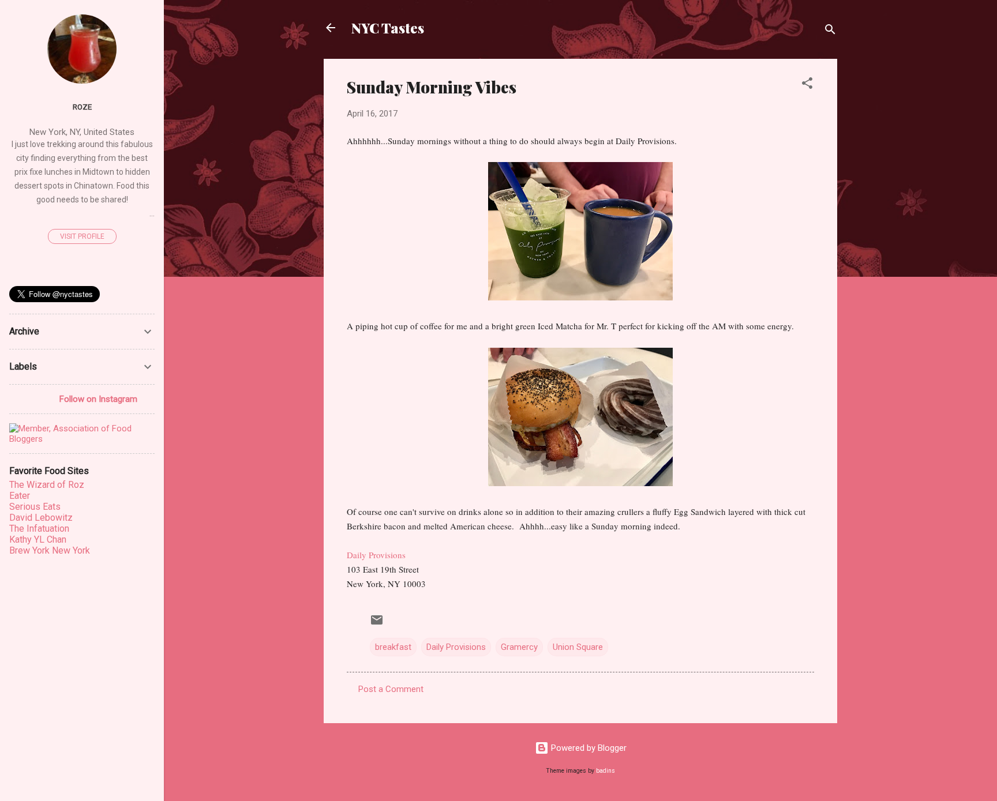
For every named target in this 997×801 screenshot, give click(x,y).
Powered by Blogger (588, 748)
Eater (19, 495)
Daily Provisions (376, 555)
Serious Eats (35, 506)
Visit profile (82, 236)
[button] (807, 85)
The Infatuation (39, 528)
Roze (82, 106)
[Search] (830, 31)
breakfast (393, 647)
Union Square (578, 647)
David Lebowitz (41, 517)
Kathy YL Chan (37, 539)
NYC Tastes (387, 27)
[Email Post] (377, 624)
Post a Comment (390, 689)
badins (605, 770)
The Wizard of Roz (46, 484)
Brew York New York (49, 550)
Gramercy (519, 647)
